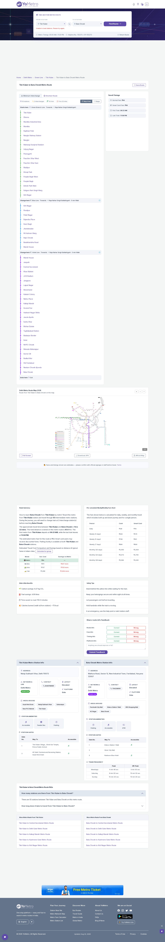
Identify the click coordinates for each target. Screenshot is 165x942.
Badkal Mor (27, 358)
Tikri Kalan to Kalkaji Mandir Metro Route (34, 834)
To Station (77, 19)
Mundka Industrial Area (32, 122)
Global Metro (77, 921)
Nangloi (26, 140)
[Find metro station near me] (137, 4)
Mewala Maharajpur (30, 349)
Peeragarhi (27, 154)
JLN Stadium (28, 276)
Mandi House (28, 247)
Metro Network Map (57, 914)
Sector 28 (27, 354)
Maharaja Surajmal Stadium (33, 145)
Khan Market (28, 271)
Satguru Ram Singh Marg (32, 190)
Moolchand (27, 290)
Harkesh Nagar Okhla (31, 313)
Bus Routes (77, 910)
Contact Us (99, 914)
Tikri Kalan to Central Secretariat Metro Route (36, 823)
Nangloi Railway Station (32, 135)
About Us (98, 910)
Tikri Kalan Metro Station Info (31, 663)
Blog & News (99, 921)
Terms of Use (120, 934)
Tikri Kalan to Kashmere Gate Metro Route (35, 840)
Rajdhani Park (28, 131)
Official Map (139, 455)
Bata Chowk (28, 372)
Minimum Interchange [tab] (31, 96)
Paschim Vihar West (31, 158)
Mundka (26, 126)
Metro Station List (56, 921)
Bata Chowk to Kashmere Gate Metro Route (103, 840)
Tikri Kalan (27, 113)
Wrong (136, 628)
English (24, 922)
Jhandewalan (28, 229)
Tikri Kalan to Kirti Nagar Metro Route (33, 845)
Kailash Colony (29, 294)
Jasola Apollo (28, 317)
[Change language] (142, 4)
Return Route (124, 35)
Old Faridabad (28, 363)
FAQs (97, 917)
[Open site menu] (146, 4)
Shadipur (26, 210)
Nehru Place (28, 299)
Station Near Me (56, 910)
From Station (41, 19)
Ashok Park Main (29, 186)
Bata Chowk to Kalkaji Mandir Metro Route (102, 834)
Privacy (133, 934)
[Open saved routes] (162, 931)
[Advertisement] (82, 58)
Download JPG (83, 455)
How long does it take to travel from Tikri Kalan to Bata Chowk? (48, 806)
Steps (98, 101)
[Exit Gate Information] (29, 377)
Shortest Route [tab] (51, 96)
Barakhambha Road (30, 242)
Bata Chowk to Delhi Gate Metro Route (101, 829)
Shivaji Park (27, 172)
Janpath (26, 262)
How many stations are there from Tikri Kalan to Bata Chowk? (47, 793)
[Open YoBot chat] (5, 937)
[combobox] (51, 23)
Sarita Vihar (27, 322)
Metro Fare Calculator (58, 917)
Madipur (26, 167)
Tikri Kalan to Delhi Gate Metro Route (33, 829)
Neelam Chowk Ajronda (32, 367)
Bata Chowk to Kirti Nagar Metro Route (101, 845)
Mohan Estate (28, 326)
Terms (119, 465)
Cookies (144, 934)
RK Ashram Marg (29, 233)
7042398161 (116, 688)
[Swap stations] (69, 24)
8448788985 (49, 686)
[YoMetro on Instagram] (123, 910)
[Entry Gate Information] (30, 107)
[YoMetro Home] (27, 4)
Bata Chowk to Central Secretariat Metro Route (104, 823)
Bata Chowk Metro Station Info (99, 663)
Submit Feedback (97, 652)
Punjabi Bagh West (30, 177)
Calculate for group (44, 551)
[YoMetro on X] (127, 910)
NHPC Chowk (28, 345)
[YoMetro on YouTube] (131, 910)
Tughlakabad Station (31, 331)
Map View (87, 101)
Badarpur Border (29, 335)
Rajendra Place (29, 219)
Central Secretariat (30, 267)
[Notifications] (133, 4)
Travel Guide (77, 914)
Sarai (25, 340)
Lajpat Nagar (28, 285)
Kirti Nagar (27, 195)
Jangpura (27, 281)
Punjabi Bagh (28, 181)
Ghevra (26, 117)
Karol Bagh (27, 224)
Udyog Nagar (28, 149)
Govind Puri (27, 308)
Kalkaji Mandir (28, 303)
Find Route (113, 24)
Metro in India (78, 917)
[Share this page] (162, 926)
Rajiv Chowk (28, 238)
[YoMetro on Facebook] (119, 910)
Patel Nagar (27, 215)
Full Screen (27, 455)
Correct (116, 628)
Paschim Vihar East (30, 163)
